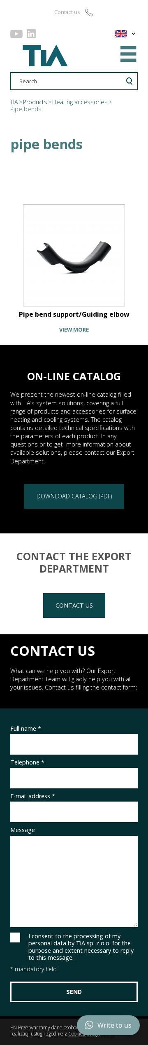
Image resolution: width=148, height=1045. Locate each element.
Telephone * (27, 762)
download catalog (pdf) (74, 496)
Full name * (25, 728)
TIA (14, 102)
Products (35, 102)
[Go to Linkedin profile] (31, 34)
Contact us (74, 605)
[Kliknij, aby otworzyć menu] (129, 54)
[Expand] (133, 34)
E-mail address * (32, 796)
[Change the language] (119, 34)
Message (22, 829)
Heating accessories (80, 102)
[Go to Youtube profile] (16, 34)
